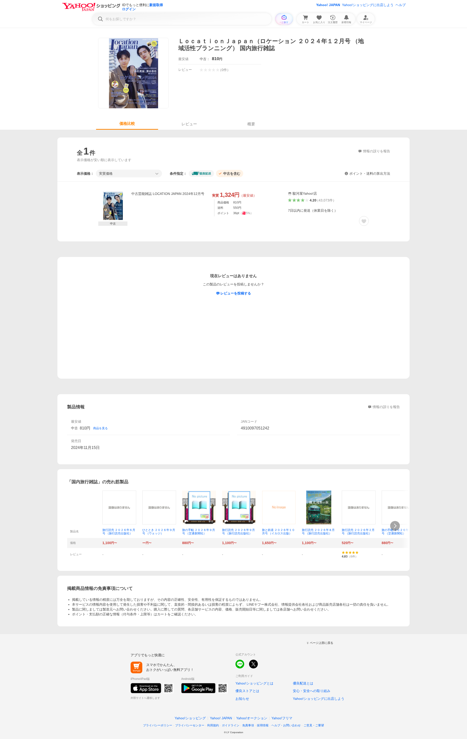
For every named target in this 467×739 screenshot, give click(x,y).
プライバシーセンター (189, 725)
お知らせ (242, 699)
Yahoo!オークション (251, 718)
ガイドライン (230, 725)
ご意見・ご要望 (314, 725)
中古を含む (231, 173)
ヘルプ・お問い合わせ (286, 725)
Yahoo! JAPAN (328, 5)
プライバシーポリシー (157, 725)
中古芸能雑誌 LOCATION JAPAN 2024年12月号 (167, 194)
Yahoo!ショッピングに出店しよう (368, 5)
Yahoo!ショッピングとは (254, 683)
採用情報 (263, 725)
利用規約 (213, 725)
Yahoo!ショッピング (190, 718)
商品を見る (100, 428)
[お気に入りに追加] (364, 221)
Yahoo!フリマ (281, 718)
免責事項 (248, 725)
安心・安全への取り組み (311, 691)
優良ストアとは (247, 691)
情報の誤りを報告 (386, 407)
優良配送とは (303, 683)
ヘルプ (400, 5)
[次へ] (395, 526)
